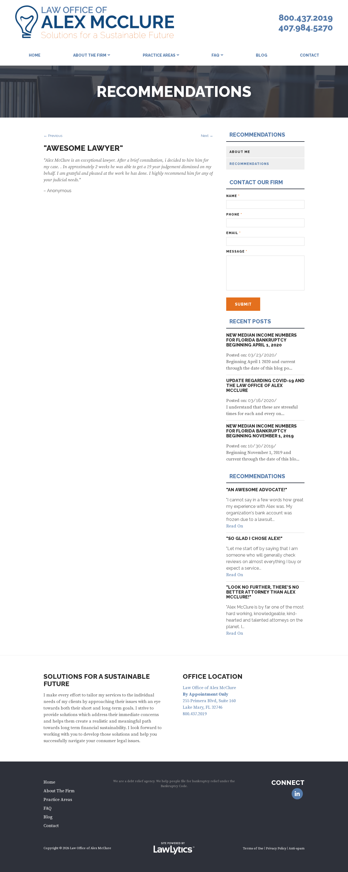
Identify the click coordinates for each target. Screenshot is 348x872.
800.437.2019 (306, 18)
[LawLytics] (174, 848)
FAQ (215, 55)
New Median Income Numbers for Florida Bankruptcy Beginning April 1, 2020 (261, 340)
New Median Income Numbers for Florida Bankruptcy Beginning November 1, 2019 (261, 430)
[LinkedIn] (297, 794)
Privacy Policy (276, 848)
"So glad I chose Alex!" (254, 538)
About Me (239, 152)
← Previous (53, 135)
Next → (207, 135)
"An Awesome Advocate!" (256, 489)
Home (35, 55)
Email (233, 233)
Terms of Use (253, 848)
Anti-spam (296, 848)
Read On (234, 526)
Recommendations (257, 135)
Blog (261, 55)
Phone (234, 214)
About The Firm (89, 55)
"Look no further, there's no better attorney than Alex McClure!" (262, 592)
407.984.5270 (305, 27)
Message (236, 251)
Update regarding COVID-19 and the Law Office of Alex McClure (265, 385)
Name (233, 196)
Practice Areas (159, 55)
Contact (309, 55)
